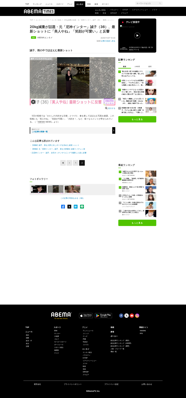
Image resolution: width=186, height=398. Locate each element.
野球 (55, 331)
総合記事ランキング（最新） (120, 340)
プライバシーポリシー (73, 384)
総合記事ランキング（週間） (120, 346)
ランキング (37, 4)
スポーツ (59, 4)
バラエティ (114, 10)
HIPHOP (113, 13)
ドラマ (154, 10)
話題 (27, 346)
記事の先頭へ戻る (108, 41)
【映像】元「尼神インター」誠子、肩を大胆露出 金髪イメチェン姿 (58, 149)
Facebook (121, 315)
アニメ (70, 4)
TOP (27, 4)
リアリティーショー (140, 10)
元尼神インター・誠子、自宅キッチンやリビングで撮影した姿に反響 (59, 153)
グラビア (124, 13)
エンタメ (79, 4)
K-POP (125, 10)
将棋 (89, 4)
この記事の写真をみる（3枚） (72, 198)
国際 (27, 338)
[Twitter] (68, 207)
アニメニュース (88, 331)
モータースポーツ (60, 342)
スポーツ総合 (58, 347)
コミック (86, 333)
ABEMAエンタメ (45, 38)
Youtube (132, 315)
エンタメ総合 (100, 10)
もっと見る (137, 119)
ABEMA (41, 122)
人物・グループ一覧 (117, 349)
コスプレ (86, 345)
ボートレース (58, 345)
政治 (27, 343)
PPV (141, 333)
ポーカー (105, 4)
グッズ (85, 336)
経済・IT (29, 341)
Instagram (137, 315)
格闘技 (56, 350)
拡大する (111, 108)
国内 (27, 335)
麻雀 (96, 4)
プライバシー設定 (111, 384)
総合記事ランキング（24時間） (121, 343)
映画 (97, 13)
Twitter (126, 315)
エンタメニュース (42, 20)
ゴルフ (56, 339)
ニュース (49, 4)
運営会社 (37, 384)
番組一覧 (114, 351)
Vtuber (85, 342)
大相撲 (56, 336)
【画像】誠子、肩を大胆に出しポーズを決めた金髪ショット (55, 145)
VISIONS (143, 331)
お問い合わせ (146, 384)
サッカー (57, 333)
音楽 (104, 13)
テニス (56, 353)
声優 (84, 339)
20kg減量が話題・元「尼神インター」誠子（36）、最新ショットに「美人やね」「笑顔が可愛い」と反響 (103, 20)
